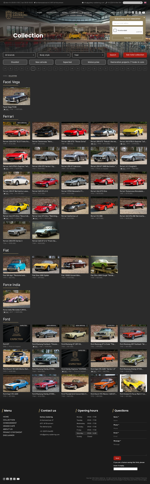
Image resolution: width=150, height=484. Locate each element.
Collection (51, 12)
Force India (11, 285)
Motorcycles (93, 62)
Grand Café (100, 12)
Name (116, 417)
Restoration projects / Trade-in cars (127, 62)
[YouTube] (144, 12)
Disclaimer (8, 435)
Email (116, 433)
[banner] (16, 15)
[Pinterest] (139, 12)
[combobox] (19, 55)
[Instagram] (129, 12)
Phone (116, 425)
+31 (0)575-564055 (46, 431)
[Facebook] (133, 12)
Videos (74, 12)
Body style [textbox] (45, 55)
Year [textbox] (76, 55)
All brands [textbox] (9, 55)
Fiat (6, 250)
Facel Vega (11, 82)
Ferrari (8, 116)
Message (117, 441)
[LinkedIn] (136, 12)
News (64, 12)
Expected (67, 62)
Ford (6, 319)
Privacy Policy (126, 480)
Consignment (10, 423)
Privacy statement (12, 432)
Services (86, 12)
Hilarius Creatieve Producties (138, 478)
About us (115, 12)
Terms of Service (138, 480)
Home (39, 12)
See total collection (135, 55)
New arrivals (41, 62)
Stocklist (15, 62)
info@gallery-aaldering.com (49, 434)
